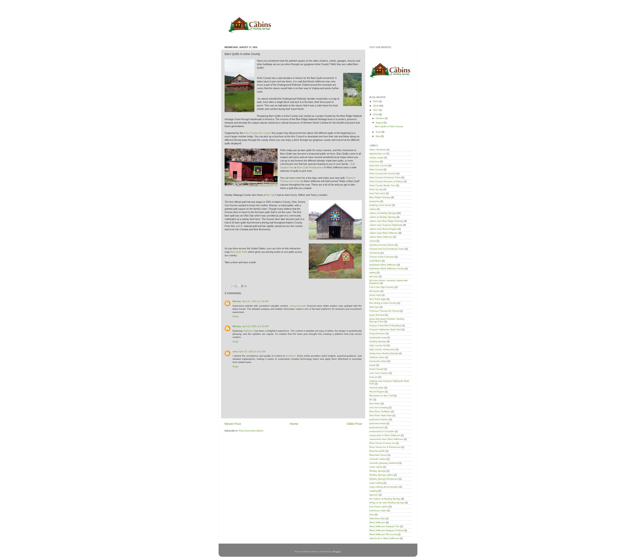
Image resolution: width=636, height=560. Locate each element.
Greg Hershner (377, 333)
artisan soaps (376, 157)
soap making (376, 483)
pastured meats (377, 423)
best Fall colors (377, 193)
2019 (376, 106)
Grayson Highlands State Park (385, 329)
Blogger (337, 551)
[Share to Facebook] (242, 286)
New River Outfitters (379, 411)
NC (371, 399)
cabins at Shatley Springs (382, 217)
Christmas (374, 253)
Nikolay (237, 301)
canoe (372, 241)
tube (371, 514)
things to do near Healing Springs (386, 502)
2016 (376, 114)
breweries (374, 201)
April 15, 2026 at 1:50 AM (255, 301)
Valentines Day (377, 518)
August (380, 122)
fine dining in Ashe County (383, 303)
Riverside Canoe (378, 455)
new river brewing (378, 407)
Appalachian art (377, 153)
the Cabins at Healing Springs (384, 499)
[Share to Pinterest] (245, 286)
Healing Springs (377, 341)
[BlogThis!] (236, 286)
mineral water (376, 387)
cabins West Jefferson (381, 237)
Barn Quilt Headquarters (310, 167)
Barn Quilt (270, 195)
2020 (376, 101)
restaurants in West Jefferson (384, 435)
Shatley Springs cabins (381, 475)
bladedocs (248, 331)
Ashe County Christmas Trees (385, 177)
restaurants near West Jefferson (386, 439)
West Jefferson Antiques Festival (386, 530)
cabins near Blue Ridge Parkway (386, 221)
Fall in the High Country (381, 287)
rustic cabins (375, 467)
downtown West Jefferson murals (386, 268)
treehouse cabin (377, 510)
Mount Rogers (376, 391)
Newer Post (232, 424)
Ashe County (376, 169)
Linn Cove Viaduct (378, 373)
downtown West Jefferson (382, 265)
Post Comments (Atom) (251, 430)
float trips (374, 307)
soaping (373, 491)
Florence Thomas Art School (384, 311)
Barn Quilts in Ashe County (389, 126)
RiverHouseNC (377, 451)
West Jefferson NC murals (383, 534)
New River (374, 403)
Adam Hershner (377, 149)
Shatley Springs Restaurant (383, 479)
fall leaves (374, 291)
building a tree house (380, 205)
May (378, 136)
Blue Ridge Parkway (379, 197)
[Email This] (233, 286)
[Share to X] (239, 286)
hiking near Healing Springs (383, 353)
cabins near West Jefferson (383, 233)
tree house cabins (378, 506)
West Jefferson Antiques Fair (384, 526)
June (378, 132)
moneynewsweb (297, 306)
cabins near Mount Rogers (383, 229)
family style (375, 295)
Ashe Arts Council (378, 165)
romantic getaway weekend (383, 463)
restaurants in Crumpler (381, 431)
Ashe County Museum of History (386, 181)
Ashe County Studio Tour (382, 185)
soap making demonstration (383, 487)
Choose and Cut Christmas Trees (386, 249)
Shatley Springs (377, 471)
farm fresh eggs (377, 299)
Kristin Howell (376, 369)
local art (373, 377)
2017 (376, 110)
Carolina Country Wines (381, 245)
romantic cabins (377, 459)
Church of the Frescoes (381, 257)
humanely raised (378, 361)
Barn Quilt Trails (238, 252)
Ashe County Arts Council (257, 133)
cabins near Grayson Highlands (385, 225)
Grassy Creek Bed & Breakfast (385, 325)
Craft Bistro (375, 261)
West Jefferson (377, 522)
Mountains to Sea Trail (381, 395)
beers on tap (376, 189)
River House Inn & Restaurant (385, 447)
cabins (372, 209)
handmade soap (377, 337)
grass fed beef (376, 315)
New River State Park (380, 415)
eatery (372, 272)
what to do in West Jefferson (384, 538)
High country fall (377, 345)
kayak (372, 365)
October (380, 118)
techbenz (291, 356)
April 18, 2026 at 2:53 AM (255, 326)
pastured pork (376, 427)
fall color (373, 276)
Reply (235, 316)
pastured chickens (378, 419)
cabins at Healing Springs (382, 213)
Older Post (354, 424)
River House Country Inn (382, 443)
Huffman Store (377, 357)
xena (235, 351)
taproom (373, 495)
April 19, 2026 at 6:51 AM (252, 351)
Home (294, 424)
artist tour (374, 161)
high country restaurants (382, 349)
